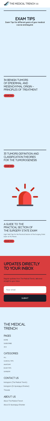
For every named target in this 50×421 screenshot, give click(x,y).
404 (5, 347)
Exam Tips (7, 368)
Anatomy (7, 364)
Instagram (7, 382)
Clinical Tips (9, 361)
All (5, 357)
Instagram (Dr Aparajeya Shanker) (16, 386)
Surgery (7, 371)
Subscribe (8, 343)
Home (6, 340)
